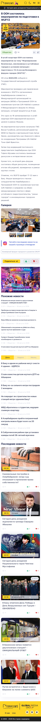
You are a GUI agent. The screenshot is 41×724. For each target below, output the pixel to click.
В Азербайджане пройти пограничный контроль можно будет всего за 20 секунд (19, 421)
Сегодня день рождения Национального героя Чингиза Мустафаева (17, 564)
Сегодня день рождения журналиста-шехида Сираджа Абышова (17, 522)
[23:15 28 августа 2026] (20, 630)
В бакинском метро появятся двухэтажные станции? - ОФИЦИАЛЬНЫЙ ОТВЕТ (16, 648)
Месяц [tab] (33, 357)
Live (14, 713)
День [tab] (7, 357)
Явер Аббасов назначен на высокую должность (18, 320)
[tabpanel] (20, 401)
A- (34, 52)
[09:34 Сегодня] (20, 459)
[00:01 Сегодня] (20, 546)
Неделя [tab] (20, 357)
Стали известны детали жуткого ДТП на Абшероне (19, 347)
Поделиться (10, 261)
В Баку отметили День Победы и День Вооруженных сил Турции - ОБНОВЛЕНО (19, 606)
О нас (7, 713)
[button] (37, 220)
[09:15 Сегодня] (20, 504)
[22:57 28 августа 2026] (20, 672)
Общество (6, 52)
